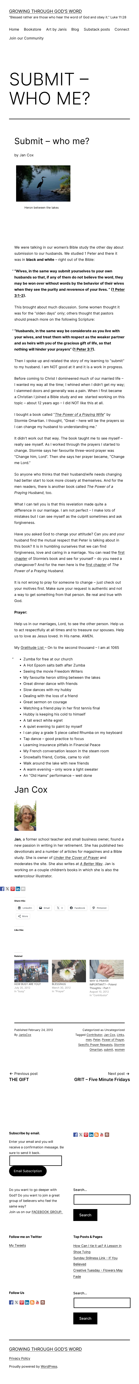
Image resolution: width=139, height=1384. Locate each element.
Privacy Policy (19, 1358)
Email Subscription (28, 1171)
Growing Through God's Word (45, 11)
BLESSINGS (59, 984)
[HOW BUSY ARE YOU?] (31, 971)
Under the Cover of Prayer (76, 857)
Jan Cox (109, 1035)
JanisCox (25, 1035)
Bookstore (32, 29)
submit (108, 1049)
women (120, 1049)
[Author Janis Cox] (2, 889)
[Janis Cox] (18, 889)
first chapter (96, 565)
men (89, 1039)
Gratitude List (33, 647)
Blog (75, 29)
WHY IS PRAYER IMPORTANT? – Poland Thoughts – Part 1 (103, 984)
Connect (122, 29)
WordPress (49, 1366)
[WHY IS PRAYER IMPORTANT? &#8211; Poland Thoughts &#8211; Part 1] (107, 969)
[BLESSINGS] (69, 971)
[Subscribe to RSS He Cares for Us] (96, 1135)
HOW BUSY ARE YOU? (27, 984)
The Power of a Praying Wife (79, 414)
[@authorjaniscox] (7, 889)
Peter (96, 1039)
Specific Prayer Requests (95, 1044)
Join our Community (26, 38)
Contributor (94, 1035)
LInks (120, 1035)
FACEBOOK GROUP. (47, 1212)
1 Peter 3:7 (83, 349)
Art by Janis (56, 29)
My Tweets (17, 1245)
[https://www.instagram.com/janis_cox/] (107, 1135)
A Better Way (91, 864)
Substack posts (97, 29)
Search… (80, 1190)
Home (14, 29)
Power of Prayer (113, 1039)
